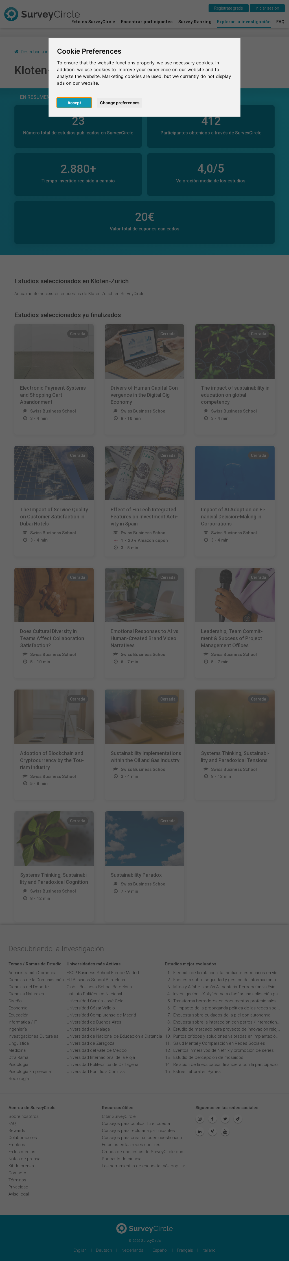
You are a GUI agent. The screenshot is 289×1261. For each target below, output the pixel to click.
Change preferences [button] (119, 102)
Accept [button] (74, 102)
